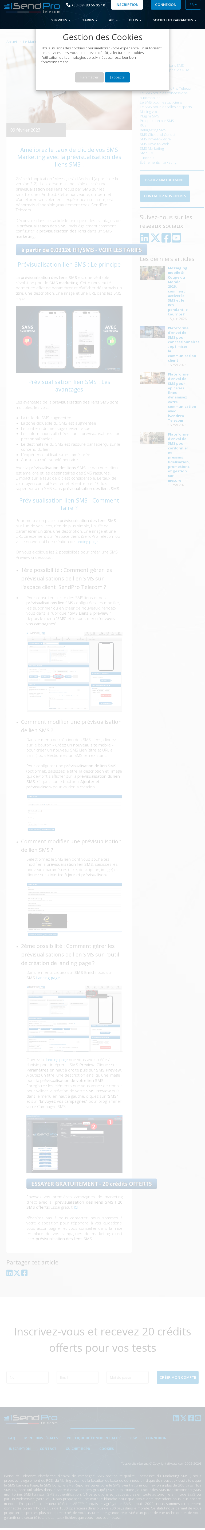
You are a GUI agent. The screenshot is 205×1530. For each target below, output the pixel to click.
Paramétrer (89, 77)
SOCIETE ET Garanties (173, 20)
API (112, 20)
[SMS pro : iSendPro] (30, 8)
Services (59, 20)
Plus (134, 20)
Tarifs (88, 20)
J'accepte (117, 77)
